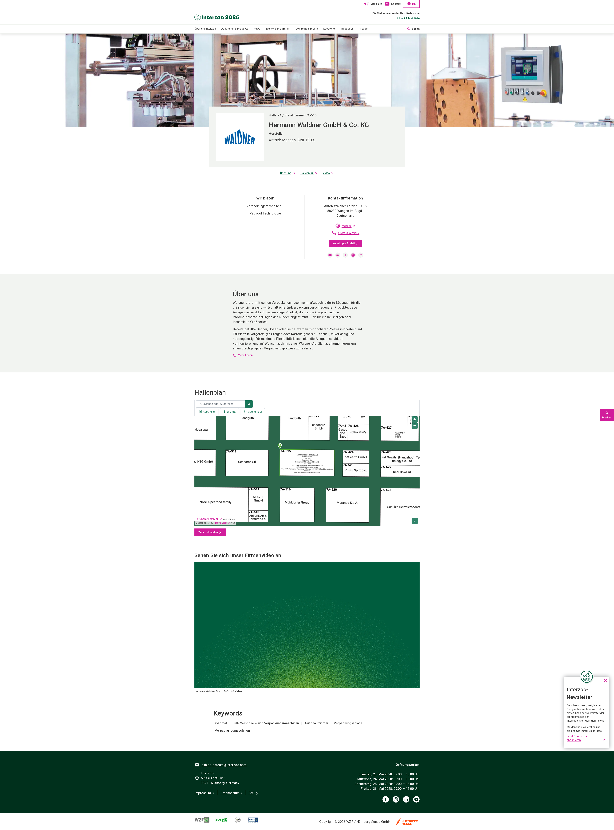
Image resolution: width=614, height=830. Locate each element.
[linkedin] (337, 255)
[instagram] (353, 255)
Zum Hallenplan (208, 532)
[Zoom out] (415, 426)
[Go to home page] (220, 12)
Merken (606, 415)
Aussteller (209, 411)
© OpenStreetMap (208, 518)
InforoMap (220, 522)
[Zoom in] (415, 419)
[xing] (360, 255)
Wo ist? (231, 411)
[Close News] (587, 677)
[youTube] (416, 799)
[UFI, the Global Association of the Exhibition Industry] (240, 820)
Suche (413, 29)
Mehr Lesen (243, 355)
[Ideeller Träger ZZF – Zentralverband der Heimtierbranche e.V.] (224, 820)
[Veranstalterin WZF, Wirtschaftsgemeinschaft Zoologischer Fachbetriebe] (204, 820)
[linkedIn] (406, 799)
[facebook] (345, 255)
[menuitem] (207, 29)
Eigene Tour (255, 411)
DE (411, 4)
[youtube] (330, 255)
